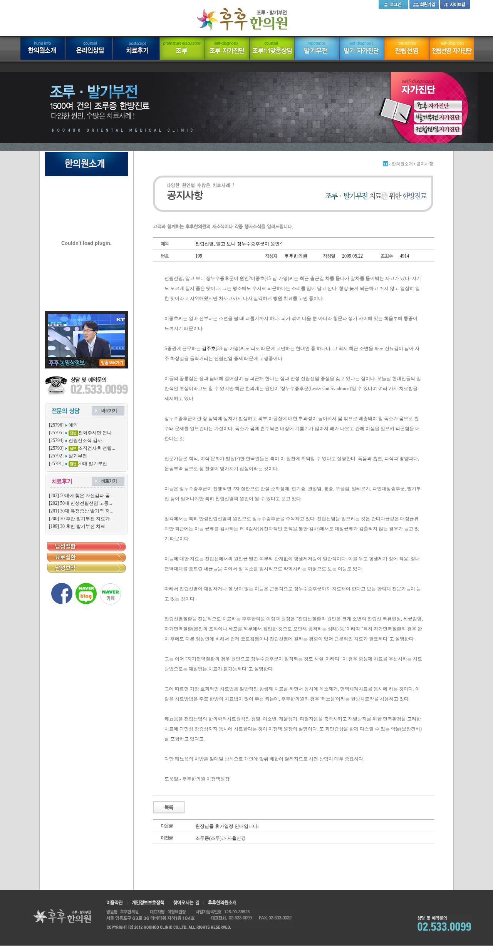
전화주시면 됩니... (96, 432)
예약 (73, 425)
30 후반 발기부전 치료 (82, 526)
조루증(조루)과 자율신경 (220, 838)
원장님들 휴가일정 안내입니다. (227, 826)
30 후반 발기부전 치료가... (86, 518)
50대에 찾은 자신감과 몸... (86, 495)
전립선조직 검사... (87, 440)
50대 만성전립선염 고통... (86, 503)
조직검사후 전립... (96, 448)
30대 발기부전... (94, 463)
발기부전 (78, 456)
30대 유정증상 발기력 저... (86, 511)
